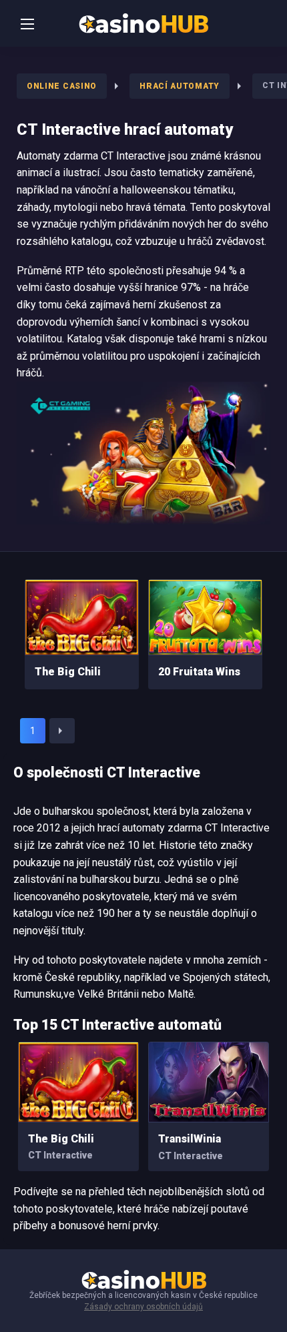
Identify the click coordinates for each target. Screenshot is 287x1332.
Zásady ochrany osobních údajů (143, 1306)
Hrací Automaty (179, 86)
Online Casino (62, 86)
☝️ (251, 1305)
